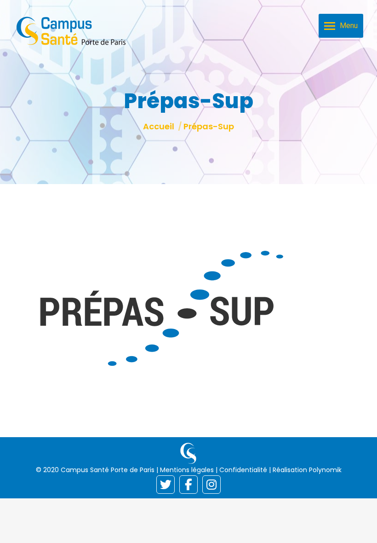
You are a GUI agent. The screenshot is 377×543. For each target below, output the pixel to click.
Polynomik (325, 469)
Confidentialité (243, 469)
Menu (349, 25)
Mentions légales (187, 469)
